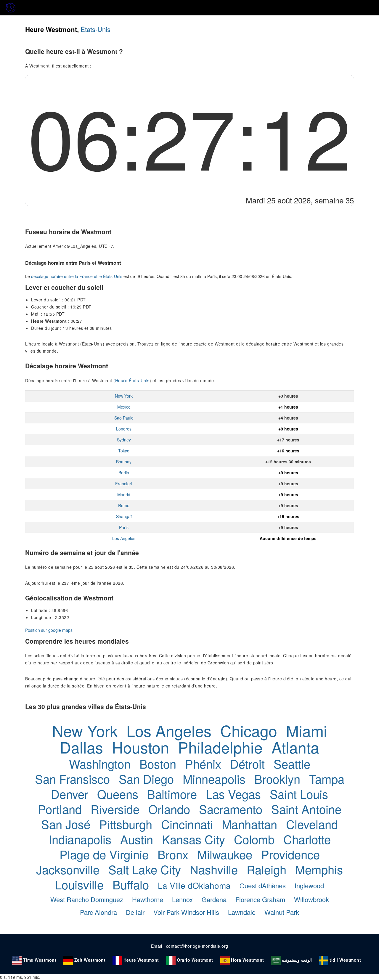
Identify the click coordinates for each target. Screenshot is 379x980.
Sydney (124, 440)
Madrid (123, 494)
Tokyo (123, 451)
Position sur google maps (49, 630)
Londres (123, 429)
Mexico (124, 407)
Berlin (123, 472)
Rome (123, 505)
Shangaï (124, 516)
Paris (124, 527)
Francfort (123, 483)
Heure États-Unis (132, 380)
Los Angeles (123, 538)
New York (124, 396)
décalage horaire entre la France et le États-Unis (76, 276)
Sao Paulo (124, 418)
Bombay (123, 462)
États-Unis (95, 29)
